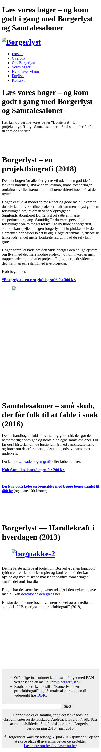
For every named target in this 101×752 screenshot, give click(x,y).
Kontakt (18, 80)
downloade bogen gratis (32, 461)
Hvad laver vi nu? (25, 71)
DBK (41, 695)
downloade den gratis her (40, 594)
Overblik (18, 58)
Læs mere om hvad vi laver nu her (50, 746)
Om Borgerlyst (23, 63)
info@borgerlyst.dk (65, 682)
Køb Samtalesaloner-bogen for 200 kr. (33, 470)
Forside (17, 54)
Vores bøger (21, 67)
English (18, 76)
